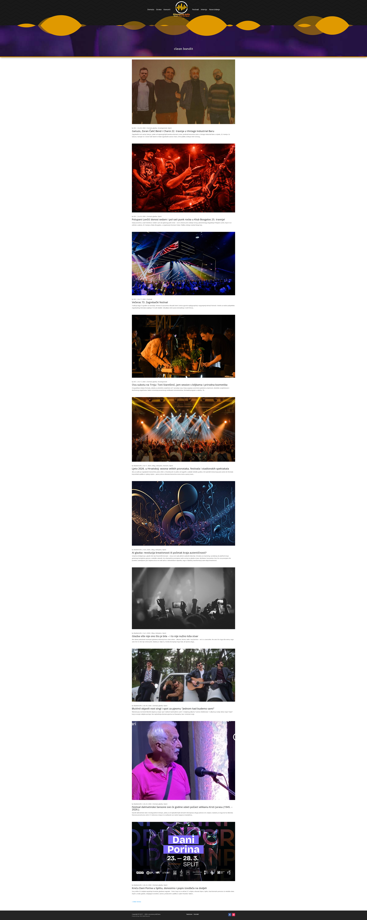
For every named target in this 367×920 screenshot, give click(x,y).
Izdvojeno (159, 466)
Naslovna (189, 914)
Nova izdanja (214, 9)
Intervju (204, 9)
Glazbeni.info (138, 466)
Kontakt (196, 914)
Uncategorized (162, 128)
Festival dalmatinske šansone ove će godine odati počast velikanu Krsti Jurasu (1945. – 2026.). (182, 808)
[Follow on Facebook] (229, 914)
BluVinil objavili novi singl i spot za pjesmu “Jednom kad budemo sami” (173, 708)
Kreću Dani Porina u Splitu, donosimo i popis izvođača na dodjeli (169, 888)
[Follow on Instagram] (233, 914)
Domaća (150, 9)
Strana (158, 9)
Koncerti (167, 9)
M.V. (135, 128)
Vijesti (170, 128)
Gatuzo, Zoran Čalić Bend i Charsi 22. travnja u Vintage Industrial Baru (173, 131)
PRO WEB (142, 916)
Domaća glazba (152, 128)
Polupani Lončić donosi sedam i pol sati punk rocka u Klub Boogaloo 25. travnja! (178, 219)
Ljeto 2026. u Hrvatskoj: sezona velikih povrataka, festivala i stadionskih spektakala (180, 468)
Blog (153, 466)
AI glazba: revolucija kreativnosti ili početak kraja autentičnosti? (169, 552)
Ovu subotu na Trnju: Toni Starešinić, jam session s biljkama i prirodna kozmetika (179, 384)
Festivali (195, 9)
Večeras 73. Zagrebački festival (150, 302)
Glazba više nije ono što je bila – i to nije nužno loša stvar (165, 636)
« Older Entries (136, 902)
